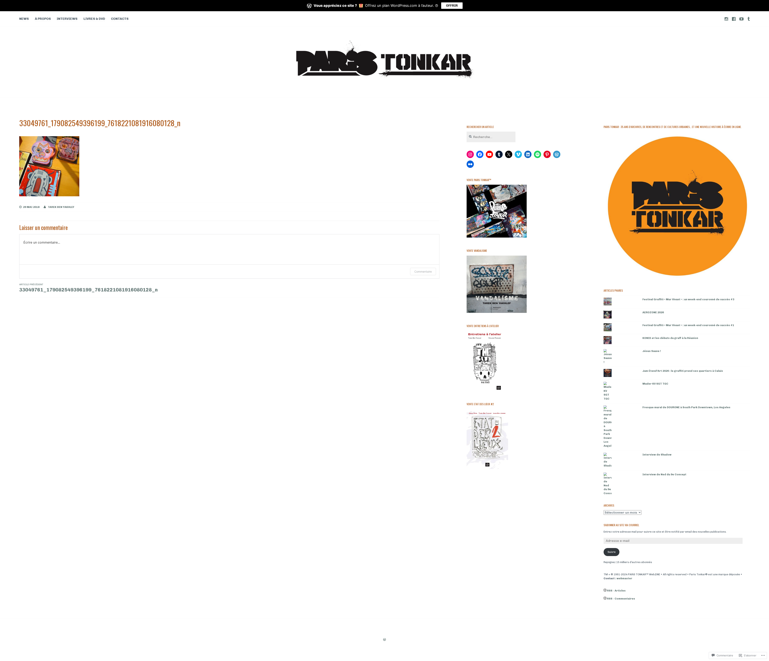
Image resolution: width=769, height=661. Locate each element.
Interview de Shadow (656, 454)
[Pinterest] (547, 154)
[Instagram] (470, 154)
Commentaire (423, 271)
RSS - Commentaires (621, 598)
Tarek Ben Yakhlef (61, 207)
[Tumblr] (499, 154)
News (24, 19)
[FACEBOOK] (734, 19)
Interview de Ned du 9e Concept (664, 474)
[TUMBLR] (748, 19)
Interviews (67, 19)
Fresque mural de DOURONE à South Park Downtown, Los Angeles (686, 407)
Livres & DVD (94, 19)
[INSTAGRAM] (726, 19)
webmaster (624, 578)
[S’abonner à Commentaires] (605, 598)
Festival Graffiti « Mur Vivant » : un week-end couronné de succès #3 (688, 299)
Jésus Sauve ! (651, 351)
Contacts (120, 19)
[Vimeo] (518, 154)
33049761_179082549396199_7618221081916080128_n (88, 288)
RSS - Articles (616, 590)
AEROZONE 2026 (653, 312)
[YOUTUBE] (741, 19)
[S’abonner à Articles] (605, 590)
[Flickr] (470, 164)
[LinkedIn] (527, 154)
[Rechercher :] (491, 137)
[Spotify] (537, 154)
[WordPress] (556, 154)
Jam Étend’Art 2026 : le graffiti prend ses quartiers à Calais (682, 370)
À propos (43, 19)
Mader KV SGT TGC (655, 383)
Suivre (612, 551)
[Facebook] (479, 154)
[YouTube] (489, 154)
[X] (508, 154)
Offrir (452, 5)
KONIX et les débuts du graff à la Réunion (670, 338)
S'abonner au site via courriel (621, 525)
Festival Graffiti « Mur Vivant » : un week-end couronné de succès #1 (688, 325)
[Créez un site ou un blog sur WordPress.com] (384, 640)
